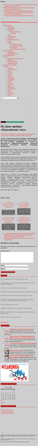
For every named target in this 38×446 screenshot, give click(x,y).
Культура (10, 30)
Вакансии (11, 60)
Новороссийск (12, 69)
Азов (9, 71)
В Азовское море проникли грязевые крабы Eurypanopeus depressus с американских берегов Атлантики (17, 300)
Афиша (13, 33)
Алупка (10, 72)
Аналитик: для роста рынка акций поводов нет (18, 15)
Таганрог (10, 68)
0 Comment (10, 134)
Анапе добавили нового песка (9, 304)
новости (18, 135)
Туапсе (10, 91)
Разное (10, 42)
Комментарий (5, 251)
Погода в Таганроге (7, 409)
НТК (23, 135)
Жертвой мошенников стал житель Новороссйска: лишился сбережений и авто (19, 8)
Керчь (9, 85)
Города (6, 66)
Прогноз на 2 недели (7, 413)
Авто (9, 35)
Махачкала (11, 87)
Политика (11, 27)
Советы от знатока (13, 39)
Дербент (10, 80)
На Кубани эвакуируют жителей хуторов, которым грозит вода (19, 291)
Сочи (9, 90)
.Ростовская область (20, 134)
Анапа (10, 76)
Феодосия (11, 93)
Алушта (10, 74)
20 (8, 397)
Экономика (11, 28)
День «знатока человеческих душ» (11, 317)
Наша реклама (8, 50)
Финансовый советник (18, 49)
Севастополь (11, 88)
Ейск (9, 82)
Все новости (4, 322)
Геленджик (11, 79)
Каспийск (11, 84)
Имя (2, 265)
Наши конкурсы (16, 31)
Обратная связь (12, 63)
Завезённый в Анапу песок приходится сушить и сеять (16, 295)
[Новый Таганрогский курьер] (10, 21)
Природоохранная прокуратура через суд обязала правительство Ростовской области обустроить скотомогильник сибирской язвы (20, 235)
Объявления (11, 52)
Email (3, 268)
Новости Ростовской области (15, 122)
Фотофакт (14, 47)
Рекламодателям (13, 53)
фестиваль (28, 135)
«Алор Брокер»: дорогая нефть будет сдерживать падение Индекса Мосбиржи (19, 13)
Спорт (10, 41)
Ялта (9, 95)
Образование (12, 36)
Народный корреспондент (16, 58)
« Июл (3, 402)
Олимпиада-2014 (16, 44)
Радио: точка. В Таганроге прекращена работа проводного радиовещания (18, 312)
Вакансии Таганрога (10, 65)
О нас (6, 57)
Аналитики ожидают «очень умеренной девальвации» (16, 308)
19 (6, 397)
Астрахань (11, 77)
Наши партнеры (12, 61)
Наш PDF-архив (9, 55)
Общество (11, 38)
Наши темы (7, 25)
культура (12, 135)
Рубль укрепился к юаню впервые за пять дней (18, 11)
